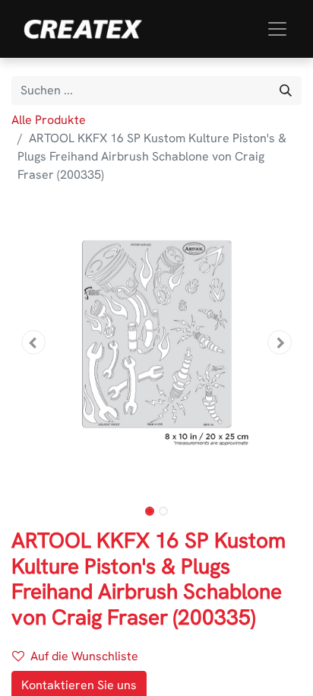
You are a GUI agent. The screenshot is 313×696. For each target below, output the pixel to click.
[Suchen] (286, 90)
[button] (33, 342)
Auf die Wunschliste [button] (84, 656)
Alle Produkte (48, 120)
